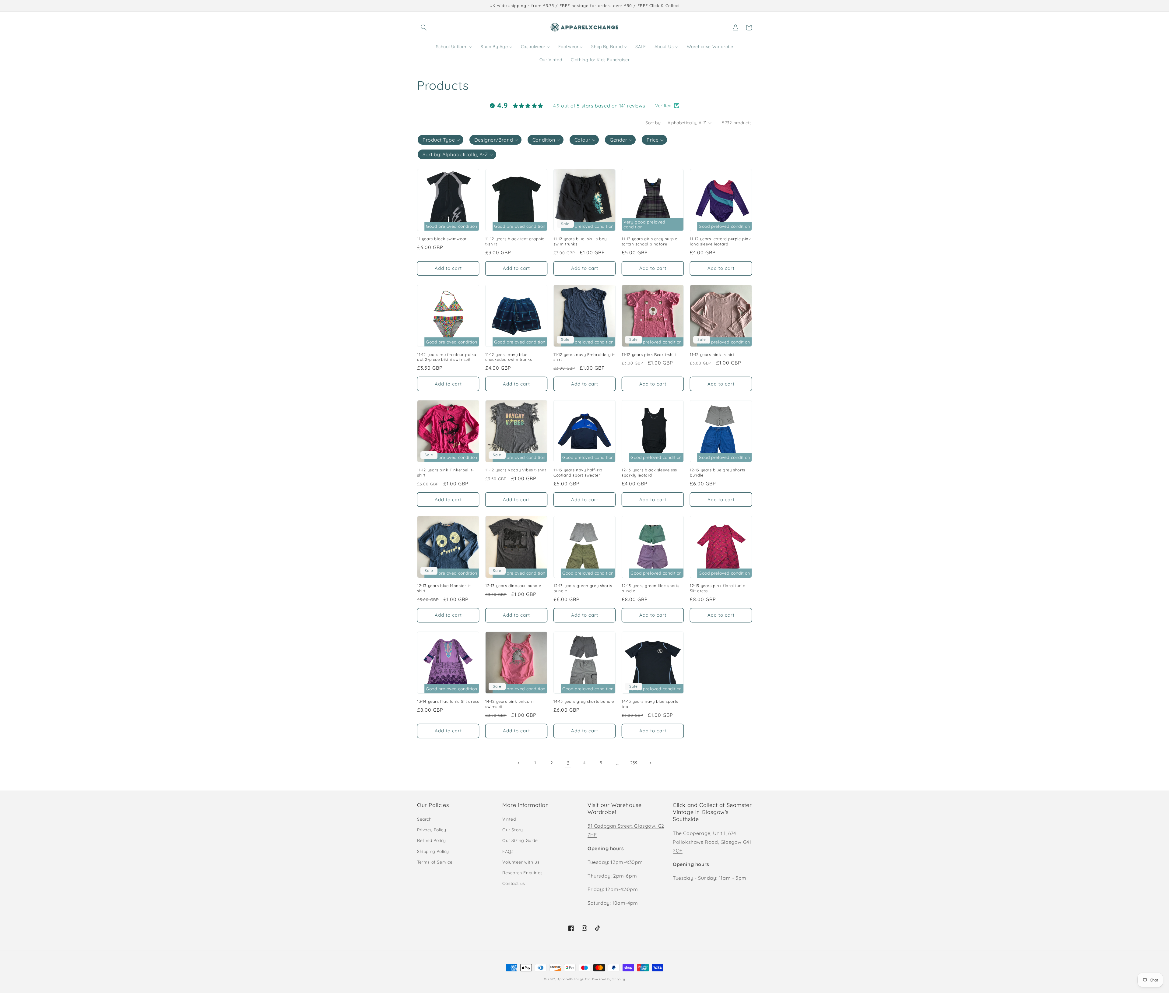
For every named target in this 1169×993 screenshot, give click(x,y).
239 (634, 763)
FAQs (508, 851)
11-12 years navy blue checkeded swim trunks (508, 357)
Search (424, 819)
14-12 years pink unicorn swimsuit (509, 704)
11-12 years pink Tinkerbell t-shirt (445, 472)
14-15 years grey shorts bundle (583, 701)
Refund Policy (431, 840)
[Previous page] (518, 763)
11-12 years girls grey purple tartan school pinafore (649, 241)
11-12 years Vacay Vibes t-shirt (515, 469)
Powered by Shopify (608, 979)
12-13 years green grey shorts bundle (582, 588)
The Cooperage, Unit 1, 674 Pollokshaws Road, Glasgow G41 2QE (712, 842)
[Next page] (650, 763)
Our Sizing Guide (520, 840)
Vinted (509, 819)
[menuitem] (454, 46)
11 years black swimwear (442, 238)
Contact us (513, 883)
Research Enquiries (522, 872)
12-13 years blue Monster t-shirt (444, 588)
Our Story (512, 830)
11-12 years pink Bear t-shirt (649, 354)
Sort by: (653, 122)
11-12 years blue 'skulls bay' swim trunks (580, 241)
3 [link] (568, 763)
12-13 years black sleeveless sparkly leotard (649, 472)
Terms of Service (435, 862)
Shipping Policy (433, 851)
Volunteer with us (520, 862)
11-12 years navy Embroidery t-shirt (584, 357)
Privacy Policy (431, 830)
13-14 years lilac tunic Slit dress (448, 701)
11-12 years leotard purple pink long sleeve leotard (720, 241)
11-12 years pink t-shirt (712, 354)
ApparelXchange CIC (574, 979)
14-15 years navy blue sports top (650, 704)
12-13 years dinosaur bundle (513, 585)
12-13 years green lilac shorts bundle (650, 588)
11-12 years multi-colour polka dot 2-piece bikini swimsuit (446, 357)
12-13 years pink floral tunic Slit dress (717, 588)
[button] (423, 27)
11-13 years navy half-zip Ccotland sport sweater (577, 472)
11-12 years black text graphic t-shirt (514, 241)
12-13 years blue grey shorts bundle (717, 472)
